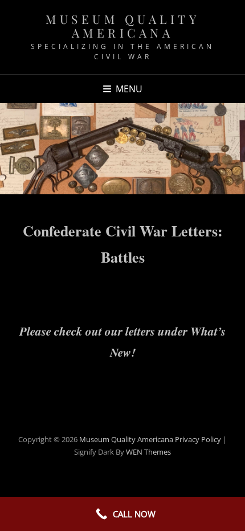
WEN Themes (148, 452)
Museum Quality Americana (122, 25)
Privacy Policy (198, 439)
